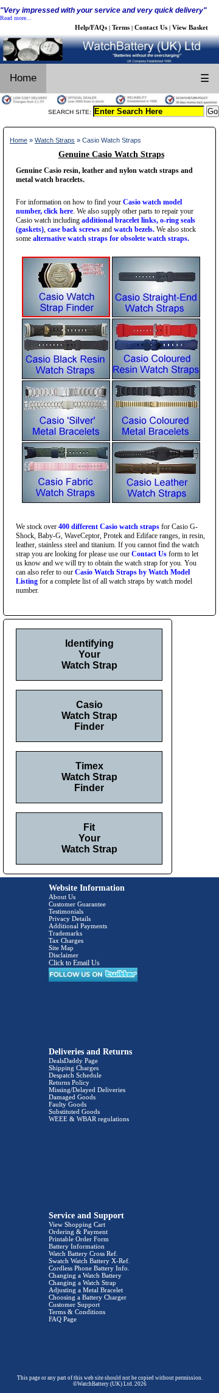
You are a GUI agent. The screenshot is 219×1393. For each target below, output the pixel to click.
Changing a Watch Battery (85, 1275)
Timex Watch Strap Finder (89, 777)
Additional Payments (78, 925)
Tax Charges (66, 940)
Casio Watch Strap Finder (89, 716)
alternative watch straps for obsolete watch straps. (111, 238)
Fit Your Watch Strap (89, 838)
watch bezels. (134, 229)
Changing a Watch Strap (82, 1282)
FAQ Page (63, 1319)
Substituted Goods (74, 1111)
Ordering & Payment (78, 1231)
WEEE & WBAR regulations (89, 1118)
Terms (121, 27)
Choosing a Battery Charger (88, 1297)
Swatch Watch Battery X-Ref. (89, 1260)
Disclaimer (63, 955)
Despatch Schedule (75, 1075)
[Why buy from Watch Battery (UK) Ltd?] (109, 103)
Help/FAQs (91, 27)
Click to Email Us (74, 963)
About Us (62, 896)
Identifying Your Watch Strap (89, 654)
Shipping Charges (74, 1067)
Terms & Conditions (77, 1311)
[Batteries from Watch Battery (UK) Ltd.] (109, 61)
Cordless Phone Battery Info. (89, 1268)
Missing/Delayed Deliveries (87, 1089)
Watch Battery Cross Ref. (83, 1253)
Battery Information (77, 1246)
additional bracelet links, (120, 220)
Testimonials (66, 911)
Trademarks (65, 933)
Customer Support (74, 1304)
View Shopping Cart (77, 1224)
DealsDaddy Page (73, 1060)
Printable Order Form (79, 1239)
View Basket (190, 27)
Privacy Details (70, 918)
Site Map (61, 947)
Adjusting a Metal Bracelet (86, 1290)
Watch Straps (55, 140)
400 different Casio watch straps (108, 526)
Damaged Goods (72, 1097)
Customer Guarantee (77, 904)
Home (23, 78)
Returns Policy (69, 1082)
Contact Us (150, 27)
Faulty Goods (67, 1104)
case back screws (73, 229)
